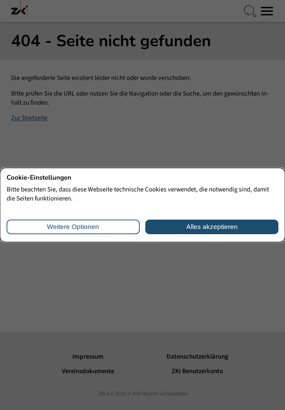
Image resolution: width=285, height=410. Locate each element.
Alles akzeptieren (212, 226)
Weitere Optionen (73, 226)
